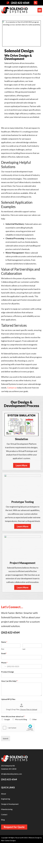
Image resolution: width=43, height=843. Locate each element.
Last (24, 649)
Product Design (7, 672)
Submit (5, 738)
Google (7, 719)
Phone (4, 663)
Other (34, 719)
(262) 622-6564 (10, 632)
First (2, 649)
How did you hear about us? (13, 716)
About (3, 794)
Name (4, 642)
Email (4, 653)
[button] (35, 3)
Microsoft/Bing (21, 719)
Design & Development (10, 804)
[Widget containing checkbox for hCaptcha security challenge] (17, 728)
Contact (4, 814)
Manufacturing (6, 809)
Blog (3, 820)
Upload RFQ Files (8, 699)
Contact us (12, 387)
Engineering (5, 799)
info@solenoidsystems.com (11, 774)
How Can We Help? (9, 681)
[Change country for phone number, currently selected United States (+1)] (3, 666)
